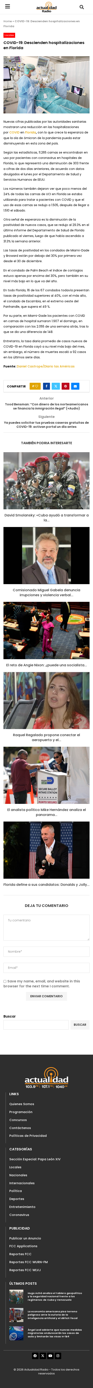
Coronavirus (19, 1215)
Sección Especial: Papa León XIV (35, 1159)
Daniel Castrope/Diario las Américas (46, 366)
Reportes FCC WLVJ (25, 1270)
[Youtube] (50, 1356)
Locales (15, 1167)
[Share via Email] (75, 386)
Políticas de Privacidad (28, 1136)
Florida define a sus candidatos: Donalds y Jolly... (46, 884)
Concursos (18, 1120)
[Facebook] (35, 1356)
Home (7, 21)
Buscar (9, 1016)
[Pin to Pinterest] (65, 386)
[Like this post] (36, 386)
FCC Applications (23, 1246)
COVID (14, 132)
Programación (20, 1112)
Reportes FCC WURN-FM (28, 1262)
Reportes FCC (20, 1254)
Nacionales (18, 1175)
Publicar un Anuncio (25, 1238)
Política (15, 1191)
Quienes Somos (21, 1104)
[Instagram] (58, 1356)
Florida (30, 132)
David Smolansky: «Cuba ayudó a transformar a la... (47, 517)
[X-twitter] (43, 1356)
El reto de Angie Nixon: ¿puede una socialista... (46, 665)
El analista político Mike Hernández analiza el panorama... (46, 812)
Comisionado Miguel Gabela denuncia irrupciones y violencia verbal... (46, 592)
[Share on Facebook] (46, 386)
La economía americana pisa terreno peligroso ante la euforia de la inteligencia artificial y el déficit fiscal (52, 1315)
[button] (81, 7)
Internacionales (22, 1183)
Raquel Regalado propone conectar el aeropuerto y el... (46, 737)
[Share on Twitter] (56, 386)
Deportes (16, 1199)
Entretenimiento (22, 1207)
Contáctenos (20, 1128)
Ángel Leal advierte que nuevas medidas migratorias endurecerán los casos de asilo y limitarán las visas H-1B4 (55, 1333)
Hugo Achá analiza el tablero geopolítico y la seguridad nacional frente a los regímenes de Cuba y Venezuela (55, 1296)
